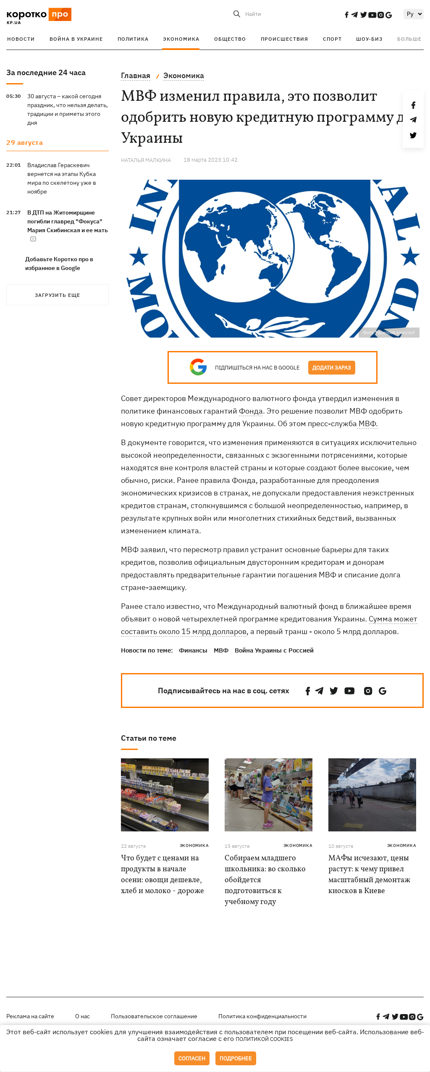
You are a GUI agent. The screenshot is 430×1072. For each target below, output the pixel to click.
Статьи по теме (148, 738)
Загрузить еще (57, 295)
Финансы (193, 650)
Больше (409, 39)
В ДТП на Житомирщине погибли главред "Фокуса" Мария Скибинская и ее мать (67, 221)
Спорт (332, 39)
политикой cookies (264, 1039)
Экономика (181, 39)
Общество (230, 39)
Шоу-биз (369, 39)
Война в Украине (76, 39)
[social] (346, 14)
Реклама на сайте (30, 1016)
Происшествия (284, 39)
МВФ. (367, 423)
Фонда (251, 411)
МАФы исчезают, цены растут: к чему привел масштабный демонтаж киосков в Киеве (369, 874)
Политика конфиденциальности (262, 1016)
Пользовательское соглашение (154, 1016)
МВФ (221, 650)
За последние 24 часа (46, 72)
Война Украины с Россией (274, 650)
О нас (82, 1016)
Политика (133, 39)
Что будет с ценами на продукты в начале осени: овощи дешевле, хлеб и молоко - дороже (162, 874)
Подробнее (236, 1058)
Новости (21, 39)
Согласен (191, 1058)
